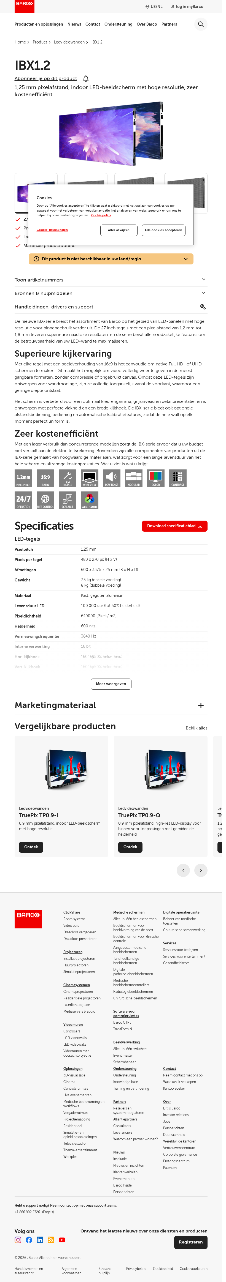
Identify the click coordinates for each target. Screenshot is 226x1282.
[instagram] (18, 1240)
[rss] (51, 1240)
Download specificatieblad (171, 526)
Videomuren (73, 1025)
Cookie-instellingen (52, 230)
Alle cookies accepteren (163, 230)
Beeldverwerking (126, 1042)
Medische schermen (128, 912)
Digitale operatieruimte (181, 912)
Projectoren (72, 952)
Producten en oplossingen (39, 24)
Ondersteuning (118, 24)
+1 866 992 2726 (34, 1212)
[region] (111, 214)
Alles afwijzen (119, 230)
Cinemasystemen (76, 985)
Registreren (191, 1242)
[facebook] (29, 1240)
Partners (169, 24)
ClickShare (71, 912)
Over (167, 1102)
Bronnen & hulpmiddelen (43, 293)
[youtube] (62, 1240)
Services (169, 943)
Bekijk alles (197, 728)
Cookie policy (101, 215)
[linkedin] (40, 1240)
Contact (92, 24)
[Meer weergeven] (111, 684)
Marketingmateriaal (55, 705)
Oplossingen (72, 1069)
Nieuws (74, 24)
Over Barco (147, 24)
